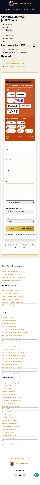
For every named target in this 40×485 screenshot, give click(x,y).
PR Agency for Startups (9, 420)
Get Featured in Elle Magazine (12, 335)
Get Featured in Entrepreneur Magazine (15, 332)
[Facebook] (20, 475)
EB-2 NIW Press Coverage (10, 299)
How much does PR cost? (14, 64)
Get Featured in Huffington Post (12, 358)
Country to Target (11, 199)
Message (9, 182)
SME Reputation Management (12, 280)
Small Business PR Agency (11, 406)
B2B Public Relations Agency (11, 400)
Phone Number (10, 160)
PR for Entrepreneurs (9, 429)
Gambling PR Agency (9, 391)
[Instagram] (24, 475)
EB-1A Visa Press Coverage (11, 290)
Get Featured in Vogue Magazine (12, 373)
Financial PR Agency (9, 412)
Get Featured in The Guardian (12, 367)
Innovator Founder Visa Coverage (13, 302)
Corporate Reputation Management (13, 277)
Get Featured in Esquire (10, 344)
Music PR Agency (7, 417)
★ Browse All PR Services (20, 458)
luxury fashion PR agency (10, 383)
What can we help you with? (14, 208)
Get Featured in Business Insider (13, 329)
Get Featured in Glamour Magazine (13, 355)
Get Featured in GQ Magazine (11, 361)
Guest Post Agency (8, 432)
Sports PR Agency (8, 438)
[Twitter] (16, 475)
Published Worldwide (9, 320)
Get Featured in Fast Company (12, 338)
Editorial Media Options (10, 305)
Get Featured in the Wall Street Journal (15, 352)
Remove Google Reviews (10, 271)
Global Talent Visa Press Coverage (13, 296)
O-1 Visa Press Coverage (10, 293)
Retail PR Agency (7, 415)
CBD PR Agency (7, 388)
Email (8, 171)
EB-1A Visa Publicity (8, 317)
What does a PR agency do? (15, 66)
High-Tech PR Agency (9, 444)
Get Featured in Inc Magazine (11, 370)
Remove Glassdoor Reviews (11, 274)
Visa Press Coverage (9, 323)
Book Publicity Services (10, 423)
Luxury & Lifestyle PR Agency (12, 397)
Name (8, 149)
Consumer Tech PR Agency (11, 426)
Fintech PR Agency (8, 409)
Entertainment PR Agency (10, 441)
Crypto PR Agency (8, 403)
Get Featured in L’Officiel (10, 347)
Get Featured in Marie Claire (11, 349)
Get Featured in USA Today (11, 341)
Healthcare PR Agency (9, 385)
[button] (20, 320)
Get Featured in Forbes (9, 326)
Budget (8, 218)
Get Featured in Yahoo (9, 364)
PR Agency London (12, 61)
